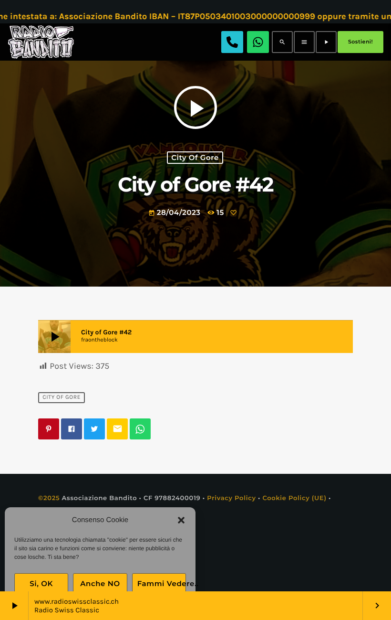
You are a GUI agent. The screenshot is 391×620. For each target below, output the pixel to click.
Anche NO (100, 583)
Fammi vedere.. (161, 583)
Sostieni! (360, 41)
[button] (181, 520)
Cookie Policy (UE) (294, 498)
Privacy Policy (231, 498)
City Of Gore (195, 157)
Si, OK (41, 583)
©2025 (49, 498)
